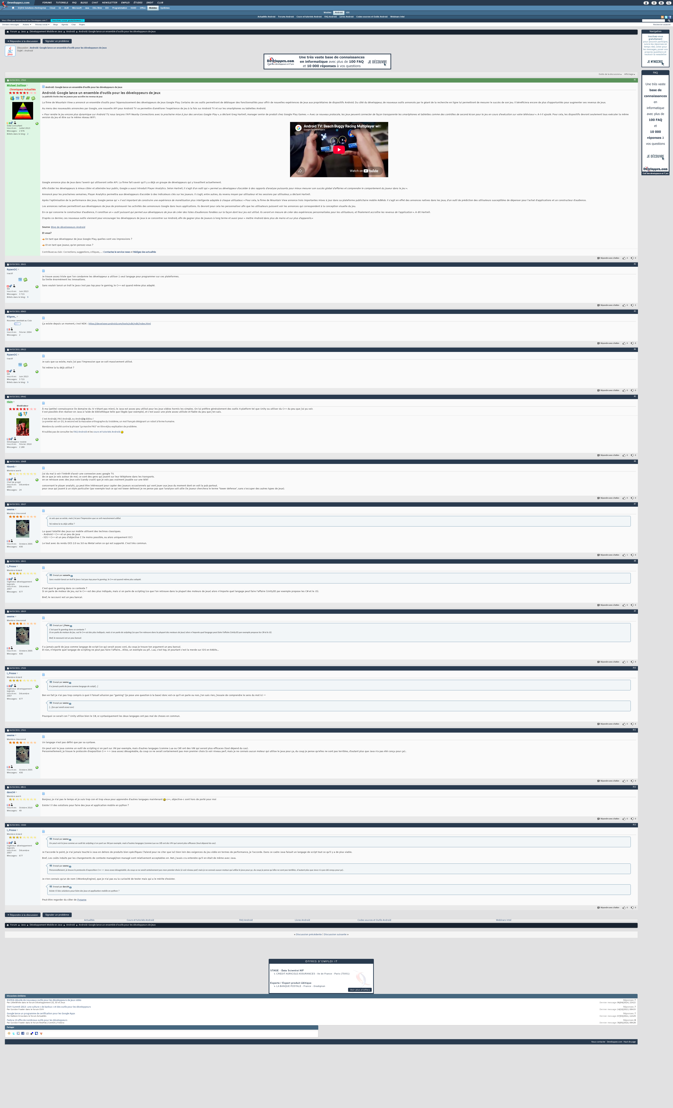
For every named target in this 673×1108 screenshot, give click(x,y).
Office (143, 8)
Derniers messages (10, 24)
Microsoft (76, 8)
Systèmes (165, 8)
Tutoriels (61, 2)
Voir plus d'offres (360, 990)
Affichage (628, 74)
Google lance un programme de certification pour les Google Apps (41, 1013)
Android (339, 12)
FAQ (74, 2)
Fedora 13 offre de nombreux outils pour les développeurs (37, 1020)
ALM (66, 8)
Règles (82, 24)
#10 (634, 668)
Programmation (119, 8)
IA (60, 8)
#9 (635, 611)
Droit (149, 2)
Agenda (65, 24)
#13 (634, 825)
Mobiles (153, 8)
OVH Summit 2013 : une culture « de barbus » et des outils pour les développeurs (49, 1007)
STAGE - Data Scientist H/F (287, 970)
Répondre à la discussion (23, 41)
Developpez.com (614, 1042)
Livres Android (346, 17)
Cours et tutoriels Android (309, 17)
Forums (47, 2)
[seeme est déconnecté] (22, 529)
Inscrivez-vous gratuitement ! (67, 20)
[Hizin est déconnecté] (22, 427)
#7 (635, 504)
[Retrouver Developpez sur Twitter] (666, 17)
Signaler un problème (57, 41)
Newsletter (109, 2)
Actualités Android (266, 17)
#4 (635, 349)
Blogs (84, 2)
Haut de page (630, 1042)
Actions (26, 24)
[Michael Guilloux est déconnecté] (22, 111)
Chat (94, 2)
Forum (13, 31)
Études (137, 2)
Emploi (125, 2)
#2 (635, 264)
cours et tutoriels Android (106, 432)
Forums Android (286, 17)
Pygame (81, 899)
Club (160, 2)
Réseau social (41, 24)
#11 (634, 730)
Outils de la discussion (609, 74)
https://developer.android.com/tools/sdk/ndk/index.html (120, 323)
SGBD (133, 8)
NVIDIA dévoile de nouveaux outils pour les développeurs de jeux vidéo (44, 1000)
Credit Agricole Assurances (295, 974)
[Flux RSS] (662, 17)
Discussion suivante (335, 934)
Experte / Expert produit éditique (290, 983)
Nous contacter (598, 1042)
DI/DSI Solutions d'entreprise (32, 8)
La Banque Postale (288, 986)
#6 (635, 461)
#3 (635, 311)
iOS (347, 12)
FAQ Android (330, 17)
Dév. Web (97, 8)
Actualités (89, 920)
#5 (635, 396)
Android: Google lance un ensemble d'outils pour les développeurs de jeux (68, 48)
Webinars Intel (397, 17)
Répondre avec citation (610, 258)
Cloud (52, 8)
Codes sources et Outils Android (372, 17)
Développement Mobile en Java (46, 31)
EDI (107, 8)
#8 (635, 561)
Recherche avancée (662, 24)
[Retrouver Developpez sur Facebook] (669, 17)
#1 (635, 80)
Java (87, 8)
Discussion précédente (309, 934)
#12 (634, 787)
